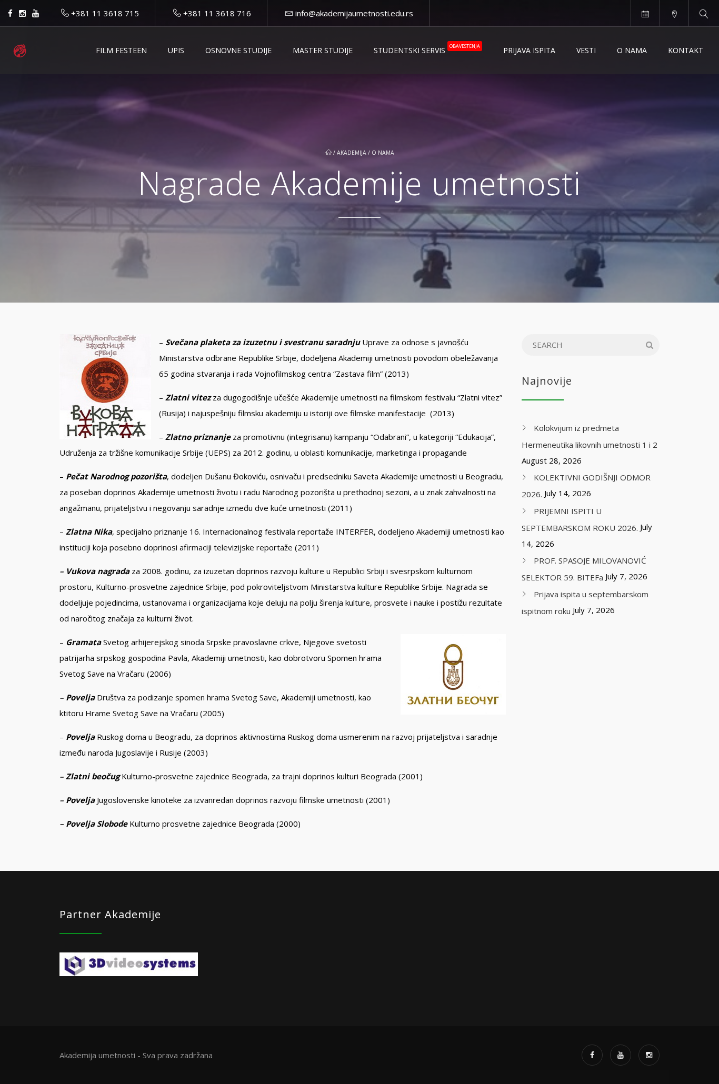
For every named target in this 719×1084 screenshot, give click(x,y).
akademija (351, 152)
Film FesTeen (121, 50)
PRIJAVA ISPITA (529, 50)
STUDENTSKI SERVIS (427, 49)
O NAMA (632, 50)
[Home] (20, 50)
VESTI (586, 50)
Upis (176, 50)
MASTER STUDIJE (323, 50)
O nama (383, 152)
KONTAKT (685, 50)
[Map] (674, 13)
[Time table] (645, 13)
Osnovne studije (238, 50)
